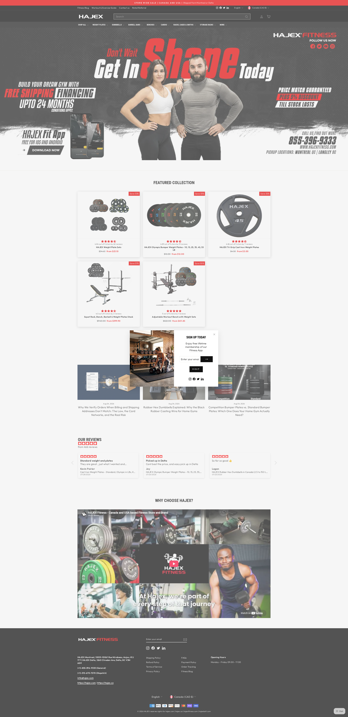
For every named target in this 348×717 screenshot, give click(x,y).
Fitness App (196, 350)
